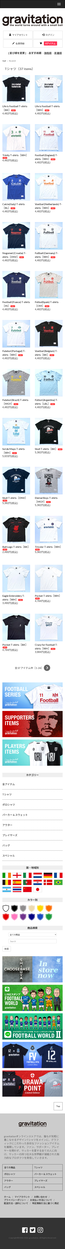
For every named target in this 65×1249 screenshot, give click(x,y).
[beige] (31, 907)
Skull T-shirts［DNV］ (14, 497)
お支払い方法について (41, 1200)
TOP (4, 61)
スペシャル (39, 1187)
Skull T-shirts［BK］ (46, 448)
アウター (8, 1180)
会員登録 (20, 43)
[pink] (14, 916)
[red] (5, 916)
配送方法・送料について (16, 1203)
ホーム (7, 1196)
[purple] (23, 916)
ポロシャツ (9, 1174)
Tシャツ (12, 61)
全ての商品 (9, 1167)
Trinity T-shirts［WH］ (15, 155)
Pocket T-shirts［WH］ (48, 595)
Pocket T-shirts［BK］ (15, 644)
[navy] (31, 916)
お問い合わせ (40, 1196)
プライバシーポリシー (15, 1200)
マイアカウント (20, 35)
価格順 (48, 52)
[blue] (40, 916)
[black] (14, 907)
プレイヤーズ (40, 1180)
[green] (48, 916)
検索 (6, 949)
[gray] (23, 907)
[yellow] (40, 907)
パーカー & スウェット (45, 1174)
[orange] (48, 907)
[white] (5, 907)
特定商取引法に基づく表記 (45, 1203)
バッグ (7, 1187)
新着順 (58, 52)
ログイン (50, 35)
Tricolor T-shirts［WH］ (48, 546)
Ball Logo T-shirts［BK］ (16, 546)
